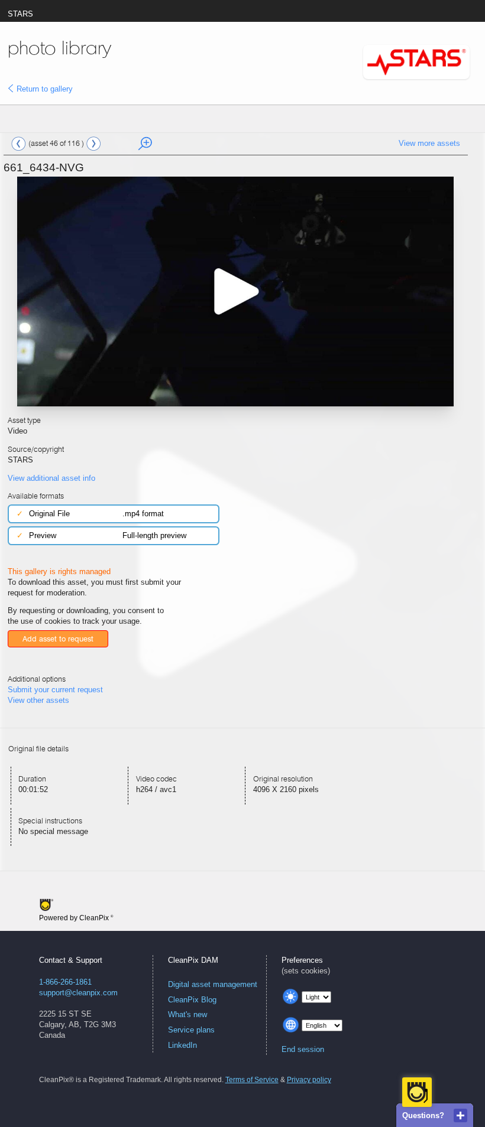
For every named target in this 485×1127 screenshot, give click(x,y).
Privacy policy (309, 1079)
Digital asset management (212, 984)
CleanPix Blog (192, 999)
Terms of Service (252, 1079)
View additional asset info (51, 478)
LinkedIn (182, 1045)
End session (303, 1049)
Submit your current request (55, 689)
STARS (20, 13)
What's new (187, 1014)
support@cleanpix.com (78, 992)
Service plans (191, 1029)
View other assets (38, 700)
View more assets (429, 143)
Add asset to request (57, 638)
